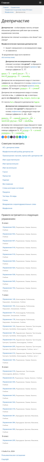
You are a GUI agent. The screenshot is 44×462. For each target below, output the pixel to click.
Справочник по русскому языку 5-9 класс (18, 10)
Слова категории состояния (13, 188)
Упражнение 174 (9, 312)
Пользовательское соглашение (13, 455)
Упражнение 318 (9, 339)
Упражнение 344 (9, 402)
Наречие (6, 180)
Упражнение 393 (9, 429)
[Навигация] (40, 2)
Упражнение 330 (9, 382)
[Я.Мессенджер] (25, 137)
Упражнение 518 (9, 247)
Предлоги (6, 192)
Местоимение (8, 184)
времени (33, 67)
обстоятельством (8, 57)
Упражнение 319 (9, 371)
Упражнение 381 (9, 415)
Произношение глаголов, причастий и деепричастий (22, 155)
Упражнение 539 (9, 274)
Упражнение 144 (9, 326)
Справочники (15, 7)
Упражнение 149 (9, 299)
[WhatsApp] (17, 137)
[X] (11, 137)
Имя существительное (11, 159)
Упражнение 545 (9, 281)
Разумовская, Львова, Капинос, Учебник (28, 378)
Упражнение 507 (9, 241)
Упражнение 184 (9, 360)
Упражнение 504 (9, 234)
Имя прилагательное (10, 164)
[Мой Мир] (20, 137)
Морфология (9, 12)
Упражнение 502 (9, 227)
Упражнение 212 (9, 353)
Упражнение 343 (9, 395)
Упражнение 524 (9, 267)
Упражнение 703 (9, 288)
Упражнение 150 (9, 306)
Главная (5, 2)
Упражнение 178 (9, 319)
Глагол (5, 172)
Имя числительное (10, 168)
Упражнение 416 (9, 409)
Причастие (7, 176)
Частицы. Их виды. (10, 196)
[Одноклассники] (5, 137)
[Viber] (14, 137)
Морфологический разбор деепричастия (18, 151)
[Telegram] (8, 137)
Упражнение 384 (9, 422)
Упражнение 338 (9, 388)
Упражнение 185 (9, 333)
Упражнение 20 (8, 378)
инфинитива (36, 83)
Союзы (5, 200)
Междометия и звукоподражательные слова (19, 204)
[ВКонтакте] (3, 137)
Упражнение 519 (9, 254)
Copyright (5, 459)
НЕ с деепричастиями (11, 147)
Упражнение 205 (9, 346)
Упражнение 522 (9, 261)
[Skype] (23, 137)
